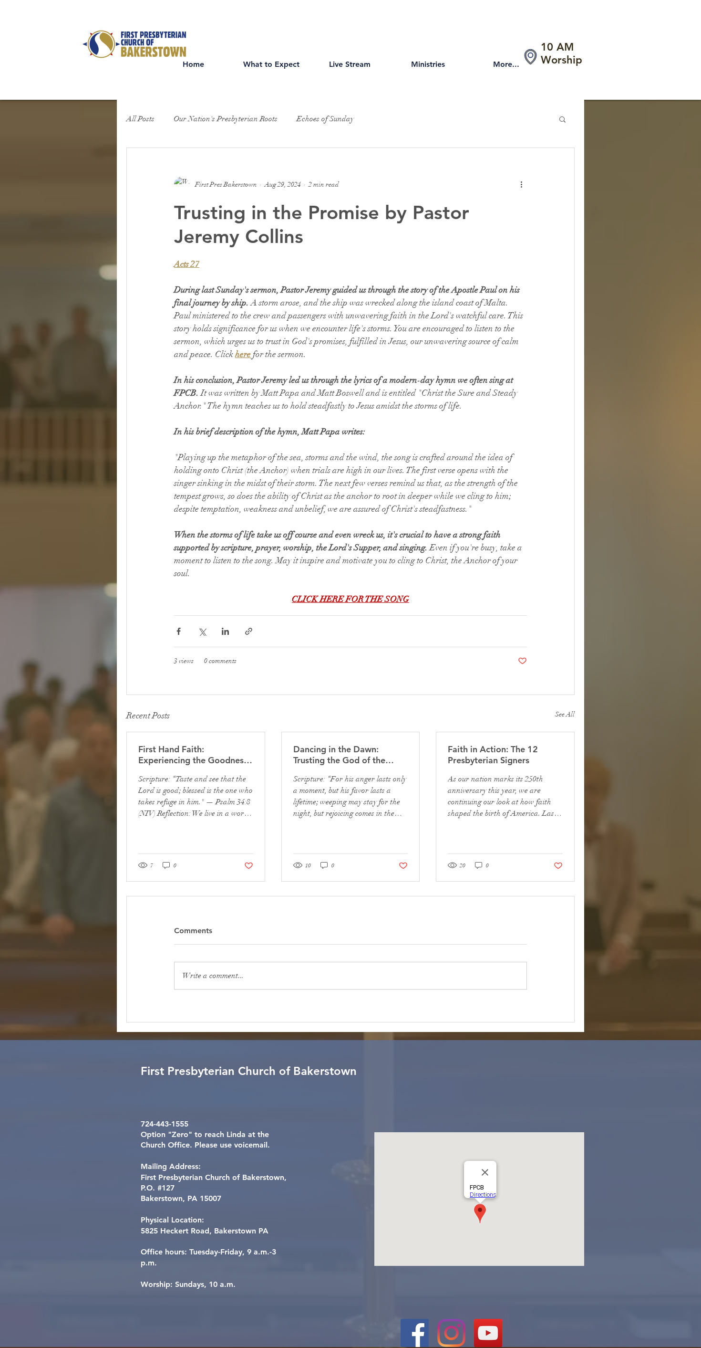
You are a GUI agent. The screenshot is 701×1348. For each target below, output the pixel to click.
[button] (562, 119)
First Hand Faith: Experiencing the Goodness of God (192, 755)
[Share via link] (248, 631)
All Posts (140, 119)
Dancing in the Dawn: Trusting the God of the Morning (339, 755)
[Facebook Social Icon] (415, 1333)
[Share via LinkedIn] (225, 631)
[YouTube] (488, 1333)
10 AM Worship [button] (561, 53)
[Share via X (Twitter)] (201, 631)
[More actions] (521, 184)
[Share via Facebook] (178, 631)
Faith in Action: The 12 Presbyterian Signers (493, 755)
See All (565, 714)
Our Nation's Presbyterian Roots (226, 119)
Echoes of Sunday (325, 119)
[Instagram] (451, 1333)
